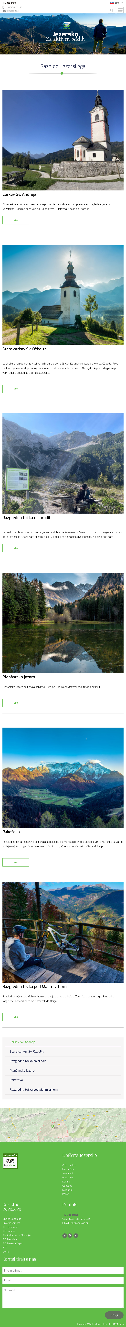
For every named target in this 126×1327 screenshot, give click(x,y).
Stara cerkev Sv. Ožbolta (27, 1052)
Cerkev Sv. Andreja (22, 1042)
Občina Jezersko (12, 1218)
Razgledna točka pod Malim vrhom (34, 1090)
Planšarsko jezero (22, 1071)
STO (5, 1247)
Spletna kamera (11, 1223)
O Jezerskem (69, 1165)
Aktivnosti (67, 1173)
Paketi (65, 1193)
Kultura (66, 1181)
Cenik (6, 1251)
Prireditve (67, 1177)
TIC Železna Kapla (12, 1243)
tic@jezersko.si (13, 11)
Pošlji (114, 1315)
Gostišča (67, 1185)
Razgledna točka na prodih (28, 1061)
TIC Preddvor (10, 1239)
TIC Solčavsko (10, 1227)
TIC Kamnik (9, 1231)
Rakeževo (16, 1080)
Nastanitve (68, 1169)
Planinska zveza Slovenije (17, 1235)
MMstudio (119, 1324)
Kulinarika (67, 1189)
